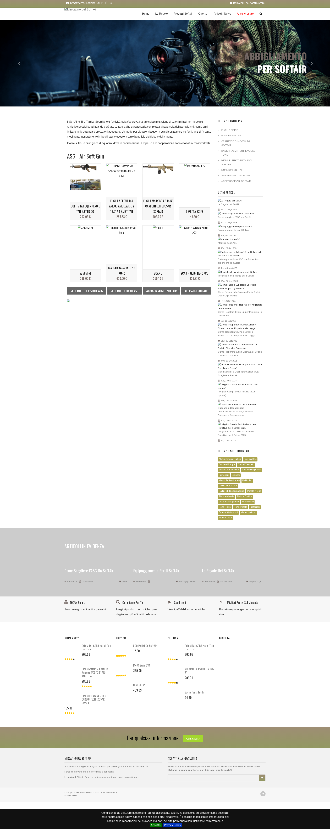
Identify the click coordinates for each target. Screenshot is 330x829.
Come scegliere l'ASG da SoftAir (234, 217)
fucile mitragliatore (251, 469)
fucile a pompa (227, 464)
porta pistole (240, 507)
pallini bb (247, 480)
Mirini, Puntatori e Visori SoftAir (236, 162)
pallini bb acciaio (228, 485)
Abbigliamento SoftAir (235, 175)
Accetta (156, 825)
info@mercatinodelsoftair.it (86, 3)
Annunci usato (245, 13)
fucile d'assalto (246, 464)
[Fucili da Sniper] (68, 300)
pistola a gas (254, 491)
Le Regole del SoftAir (228, 204)
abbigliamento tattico (230, 459)
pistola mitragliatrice (229, 501)
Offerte (202, 13)
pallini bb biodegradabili (231, 491)
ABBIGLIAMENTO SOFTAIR (161, 291)
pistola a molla (226, 496)
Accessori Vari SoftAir (236, 181)
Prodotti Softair (183, 13)
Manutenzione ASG (227, 243)
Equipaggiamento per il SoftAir (233, 230)
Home (145, 13)
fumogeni (224, 475)
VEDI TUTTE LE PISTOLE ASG (87, 291)
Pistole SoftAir (231, 135)
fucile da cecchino (229, 469)
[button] (16, 63)
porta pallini (225, 507)
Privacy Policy (172, 825)
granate (236, 475)
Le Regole (161, 13)
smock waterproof (228, 512)
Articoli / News (222, 13)
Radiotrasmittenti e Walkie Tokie (238, 153)
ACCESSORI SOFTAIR (196, 291)
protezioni (255, 507)
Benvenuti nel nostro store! (249, 3)
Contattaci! (192, 738)
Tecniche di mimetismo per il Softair (236, 275)
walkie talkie (225, 517)
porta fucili (248, 501)
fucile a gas (250, 459)
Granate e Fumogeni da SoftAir (235, 143)
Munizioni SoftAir (232, 170)
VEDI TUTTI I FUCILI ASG (124, 291)
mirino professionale (229, 480)
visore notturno (248, 512)
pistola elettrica (244, 496)
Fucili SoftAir (230, 130)
